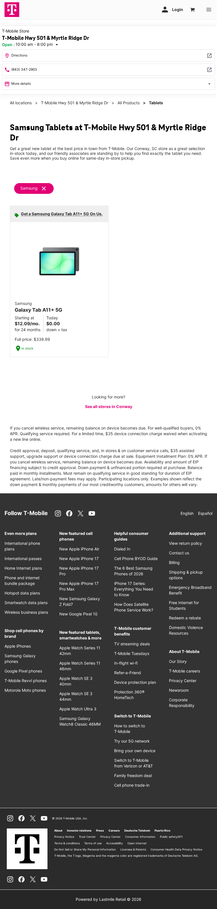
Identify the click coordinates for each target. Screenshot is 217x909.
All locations (21, 102)
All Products (129, 102)
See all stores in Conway (108, 406)
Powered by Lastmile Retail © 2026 (108, 899)
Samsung (29, 188)
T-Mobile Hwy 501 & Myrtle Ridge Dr (74, 102)
